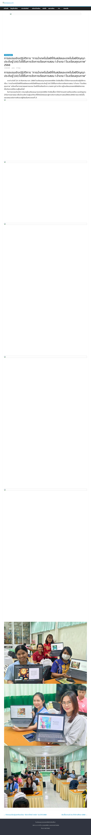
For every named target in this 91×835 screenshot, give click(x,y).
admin (13, 68)
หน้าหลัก (6, 8)
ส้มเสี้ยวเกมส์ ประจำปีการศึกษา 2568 (74, 814)
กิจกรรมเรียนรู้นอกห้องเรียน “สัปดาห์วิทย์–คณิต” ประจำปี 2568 (25, 814)
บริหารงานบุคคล (8, 55)
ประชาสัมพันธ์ (24, 8)
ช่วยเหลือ (66, 8)
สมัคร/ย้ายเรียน (36, 8)
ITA (59, 8)
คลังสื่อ (44, 8)
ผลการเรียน (51, 8)
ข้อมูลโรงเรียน (14, 8)
